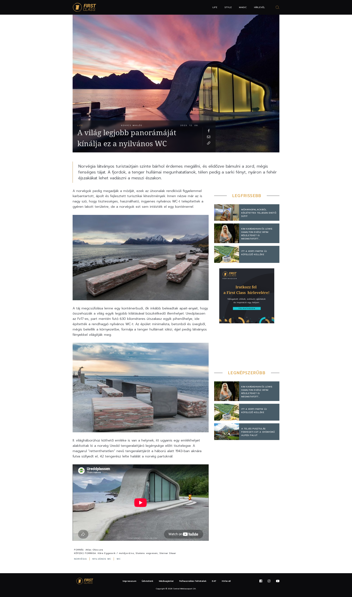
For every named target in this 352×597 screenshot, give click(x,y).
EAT (214, 581)
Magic (243, 7)
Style (228, 7)
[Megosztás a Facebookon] (208, 130)
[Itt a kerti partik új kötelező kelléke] (226, 254)
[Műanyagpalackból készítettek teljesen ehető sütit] (226, 212)
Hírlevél (259, 7)
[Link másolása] (208, 143)
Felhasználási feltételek (192, 581)
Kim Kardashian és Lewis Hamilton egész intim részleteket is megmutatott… (256, 233)
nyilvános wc (102, 559)
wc (119, 559)
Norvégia (81, 559)
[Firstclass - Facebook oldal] (260, 581)
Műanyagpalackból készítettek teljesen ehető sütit (258, 213)
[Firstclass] (84, 7)
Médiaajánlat (166, 581)
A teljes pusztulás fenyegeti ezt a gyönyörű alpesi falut (258, 432)
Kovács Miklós (131, 125)
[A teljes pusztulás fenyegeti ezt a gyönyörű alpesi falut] (226, 431)
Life (214, 7)
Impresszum (129, 581)
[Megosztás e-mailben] (208, 136)
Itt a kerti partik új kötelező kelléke (254, 252)
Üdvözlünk (147, 581)
